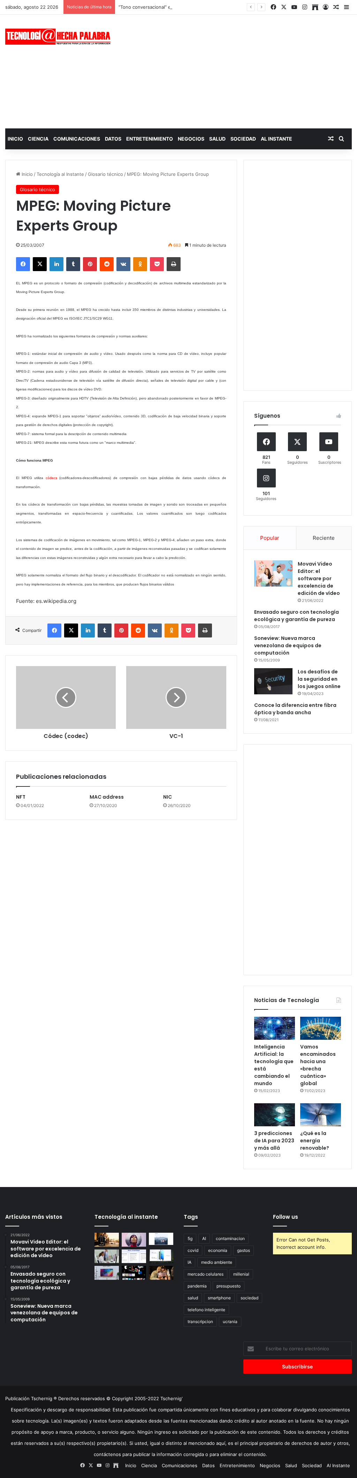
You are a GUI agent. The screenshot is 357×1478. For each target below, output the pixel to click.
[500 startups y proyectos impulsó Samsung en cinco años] (134, 1272)
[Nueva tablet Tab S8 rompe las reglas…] (161, 1272)
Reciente (324, 538)
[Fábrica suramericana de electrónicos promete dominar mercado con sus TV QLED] (106, 1272)
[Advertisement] (240, 70)
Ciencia (38, 139)
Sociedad (243, 139)
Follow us (285, 1217)
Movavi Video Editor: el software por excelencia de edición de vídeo (319, 578)
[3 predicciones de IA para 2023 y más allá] (274, 1114)
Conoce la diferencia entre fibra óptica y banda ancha (295, 709)
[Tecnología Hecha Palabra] (59, 37)
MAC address (107, 796)
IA (189, 1262)
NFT (20, 796)
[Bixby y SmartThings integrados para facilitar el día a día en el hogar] (134, 1256)
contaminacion (230, 1238)
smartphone (219, 1297)
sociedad (249, 1297)
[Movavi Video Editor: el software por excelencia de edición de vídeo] (273, 573)
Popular (269, 538)
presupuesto (229, 1286)
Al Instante (276, 139)
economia (217, 1250)
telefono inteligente (206, 1309)
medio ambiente (216, 1262)
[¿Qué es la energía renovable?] (320, 1114)
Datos (113, 139)
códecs (51, 478)
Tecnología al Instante (60, 174)
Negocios (191, 139)
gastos (243, 1250)
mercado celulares (205, 1274)
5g (190, 1238)
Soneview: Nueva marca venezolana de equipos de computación (287, 645)
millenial (241, 1274)
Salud (217, 139)
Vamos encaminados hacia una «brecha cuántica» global (318, 1065)
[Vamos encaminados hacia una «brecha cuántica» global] (320, 1028)
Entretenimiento (149, 139)
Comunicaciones (76, 139)
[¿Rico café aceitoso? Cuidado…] (106, 1239)
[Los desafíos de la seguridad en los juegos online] (273, 681)
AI (204, 1238)
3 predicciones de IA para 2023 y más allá (274, 1140)
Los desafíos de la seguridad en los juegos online (319, 679)
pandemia (197, 1286)
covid (193, 1250)
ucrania (230, 1321)
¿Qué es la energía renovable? (314, 1140)
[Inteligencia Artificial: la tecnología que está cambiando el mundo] (274, 1028)
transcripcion (200, 1321)
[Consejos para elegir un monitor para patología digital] (106, 1256)
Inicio (15, 139)
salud (193, 1297)
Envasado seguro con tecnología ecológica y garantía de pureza (296, 616)
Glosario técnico (105, 174)
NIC (167, 796)
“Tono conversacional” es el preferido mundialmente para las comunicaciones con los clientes (220, 7)
